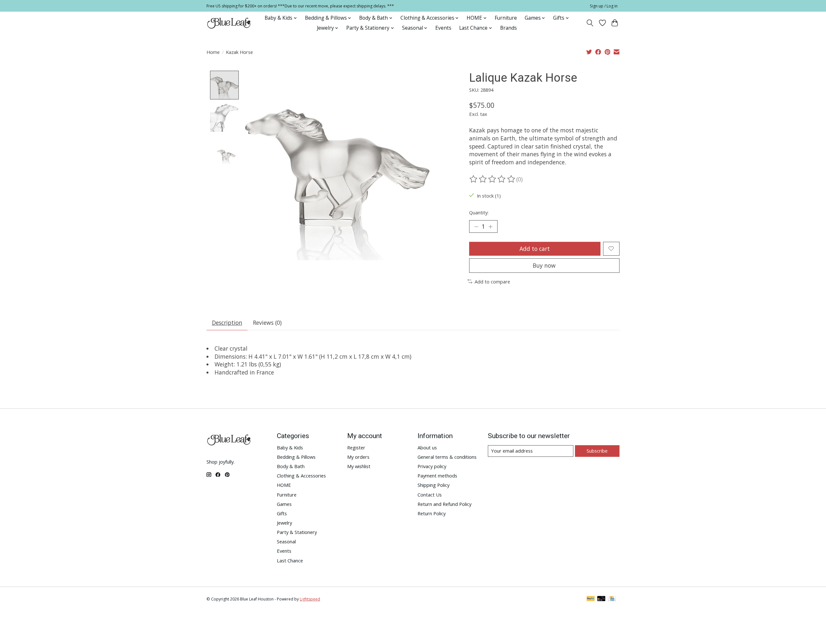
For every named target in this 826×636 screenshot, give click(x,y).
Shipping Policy (433, 485)
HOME (284, 485)
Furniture (506, 18)
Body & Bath (291, 466)
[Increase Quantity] (490, 226)
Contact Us (430, 494)
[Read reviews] (492, 179)
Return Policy (432, 513)
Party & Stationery (297, 532)
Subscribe (597, 450)
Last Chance (290, 560)
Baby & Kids (290, 447)
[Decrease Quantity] (476, 226)
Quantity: (479, 212)
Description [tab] (227, 322)
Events (443, 28)
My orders (358, 457)
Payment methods (437, 475)
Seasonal (286, 541)
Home (213, 52)
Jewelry (284, 522)
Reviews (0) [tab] (267, 322)
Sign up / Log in (604, 6)
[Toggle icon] (590, 23)
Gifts (282, 513)
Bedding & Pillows (296, 457)
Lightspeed (310, 599)
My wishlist (358, 466)
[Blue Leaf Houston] (229, 23)
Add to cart (534, 248)
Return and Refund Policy (444, 504)
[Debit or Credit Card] (601, 599)
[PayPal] (591, 599)
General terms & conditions (447, 457)
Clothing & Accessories (301, 475)
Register (356, 447)
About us (427, 447)
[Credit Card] (612, 599)
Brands (508, 28)
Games (284, 504)
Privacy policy (432, 466)
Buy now (544, 265)
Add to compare (492, 281)
